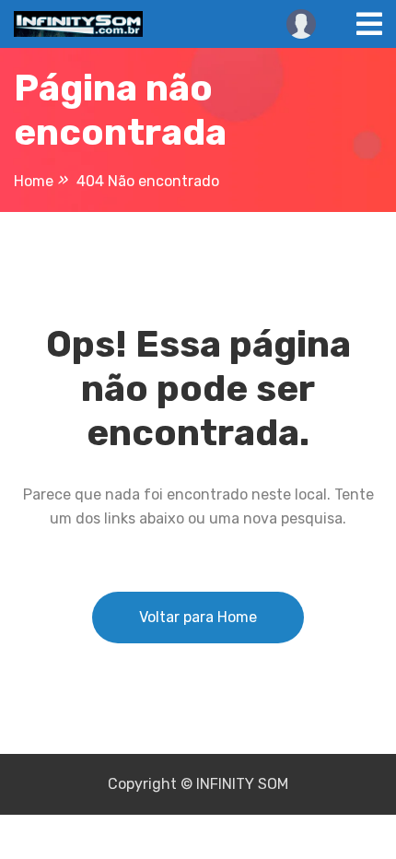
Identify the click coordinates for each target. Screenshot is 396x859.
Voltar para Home (198, 617)
